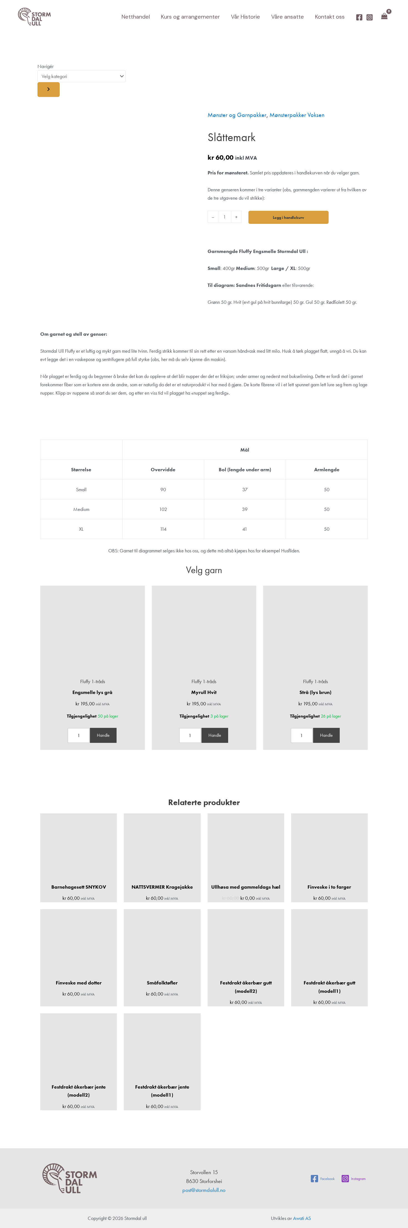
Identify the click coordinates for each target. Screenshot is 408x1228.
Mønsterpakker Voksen (297, 115)
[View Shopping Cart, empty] (384, 16)
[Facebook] (359, 17)
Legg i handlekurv (288, 217)
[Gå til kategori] (48, 89)
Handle (103, 735)
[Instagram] (369, 17)
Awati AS (302, 1218)
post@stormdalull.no (203, 1190)
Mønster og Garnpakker (237, 115)
